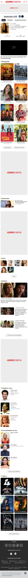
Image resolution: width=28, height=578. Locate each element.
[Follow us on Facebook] (6, 545)
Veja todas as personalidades (14, 471)
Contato (11, 567)
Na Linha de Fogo (21, 81)
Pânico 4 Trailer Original (7, 493)
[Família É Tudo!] (7, 92)
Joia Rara (12, 405)
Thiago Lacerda (13, 390)
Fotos (3, 258)
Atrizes (9, 13)
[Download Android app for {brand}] (16, 553)
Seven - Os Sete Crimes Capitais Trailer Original (21, 511)
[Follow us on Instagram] (14, 545)
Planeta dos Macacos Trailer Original (21, 493)
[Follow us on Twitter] (10, 545)
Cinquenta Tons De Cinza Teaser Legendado (7, 529)
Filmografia (5, 61)
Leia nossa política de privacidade (11, 575)
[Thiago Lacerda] (5, 395)
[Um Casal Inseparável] (20, 92)
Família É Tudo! (7, 101)
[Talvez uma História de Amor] (7, 133)
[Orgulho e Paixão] (20, 133)
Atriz (15, 23)
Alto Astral (12, 394)
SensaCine (21, 561)
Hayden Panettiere (14, 432)
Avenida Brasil (13, 407)
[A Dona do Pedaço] (20, 112)
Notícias (4, 281)
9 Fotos (14, 276)
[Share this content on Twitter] (22, 16)
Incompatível (7, 122)
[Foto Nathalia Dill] (4, 263)
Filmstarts (11, 561)
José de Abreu (13, 403)
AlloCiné (3, 561)
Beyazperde (5, 562)
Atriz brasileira (13, 13)
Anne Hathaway (13, 457)
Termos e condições (18, 567)
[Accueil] (13, 2)
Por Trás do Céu (13, 417)
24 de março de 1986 (20, 26)
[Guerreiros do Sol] (7, 71)
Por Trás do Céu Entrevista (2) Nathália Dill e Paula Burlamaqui (21, 201)
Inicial (2, 13)
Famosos (5, 13)
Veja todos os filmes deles (15, 408)
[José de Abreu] (5, 408)
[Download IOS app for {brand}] (12, 553)
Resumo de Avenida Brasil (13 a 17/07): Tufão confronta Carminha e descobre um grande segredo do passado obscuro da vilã (13, 301)
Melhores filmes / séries (19, 147)
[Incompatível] (7, 112)
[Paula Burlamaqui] (5, 421)
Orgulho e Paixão (21, 142)
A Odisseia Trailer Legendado (21, 529)
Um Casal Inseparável (21, 101)
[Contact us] (21, 545)
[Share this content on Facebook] (20, 16)
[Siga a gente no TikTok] (18, 545)
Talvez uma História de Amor (7, 142)
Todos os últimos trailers (14, 533)
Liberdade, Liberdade (14, 393)
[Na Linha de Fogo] (20, 71)
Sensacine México (19, 562)
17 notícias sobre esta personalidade (14, 335)
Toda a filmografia (7, 147)
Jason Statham (13, 444)
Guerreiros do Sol (7, 81)
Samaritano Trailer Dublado (7, 511)
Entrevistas (5, 198)
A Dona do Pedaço (21, 122)
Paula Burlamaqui (14, 415)
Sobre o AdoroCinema (5, 567)
